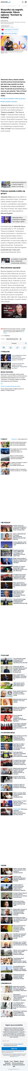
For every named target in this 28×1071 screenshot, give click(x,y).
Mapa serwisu (7, 1064)
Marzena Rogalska (12, 339)
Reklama (16, 1061)
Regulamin (8, 1063)
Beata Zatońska (13, 22)
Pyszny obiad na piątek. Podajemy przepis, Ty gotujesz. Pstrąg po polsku (12, 389)
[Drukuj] (11, 347)
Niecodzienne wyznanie (9, 101)
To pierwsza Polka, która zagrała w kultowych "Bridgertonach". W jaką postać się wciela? (19, 366)
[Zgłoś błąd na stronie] (24, 347)
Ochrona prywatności (17, 1063)
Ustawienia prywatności (18, 1064)
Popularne (14, 439)
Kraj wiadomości (22, 439)
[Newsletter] (4, 347)
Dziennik (2, 5)
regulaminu (20, 1044)
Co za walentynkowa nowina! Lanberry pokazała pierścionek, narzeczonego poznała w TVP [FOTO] (19, 358)
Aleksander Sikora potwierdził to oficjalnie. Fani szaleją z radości (19, 219)
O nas (11, 1061)
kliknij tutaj (16, 1056)
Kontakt (6, 1061)
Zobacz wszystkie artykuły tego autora (10, 386)
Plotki (19, 5)
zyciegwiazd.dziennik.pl (11, 5)
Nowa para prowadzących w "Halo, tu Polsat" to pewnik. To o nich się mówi (18, 184)
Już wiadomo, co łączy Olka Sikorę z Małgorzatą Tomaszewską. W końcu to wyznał (19, 261)
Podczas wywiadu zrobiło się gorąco (14, 98)
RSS (14, 1066)
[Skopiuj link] (17, 347)
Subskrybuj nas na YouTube (11, 29)
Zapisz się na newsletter (10, 33)
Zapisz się (14, 1048)
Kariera (22, 1061)
